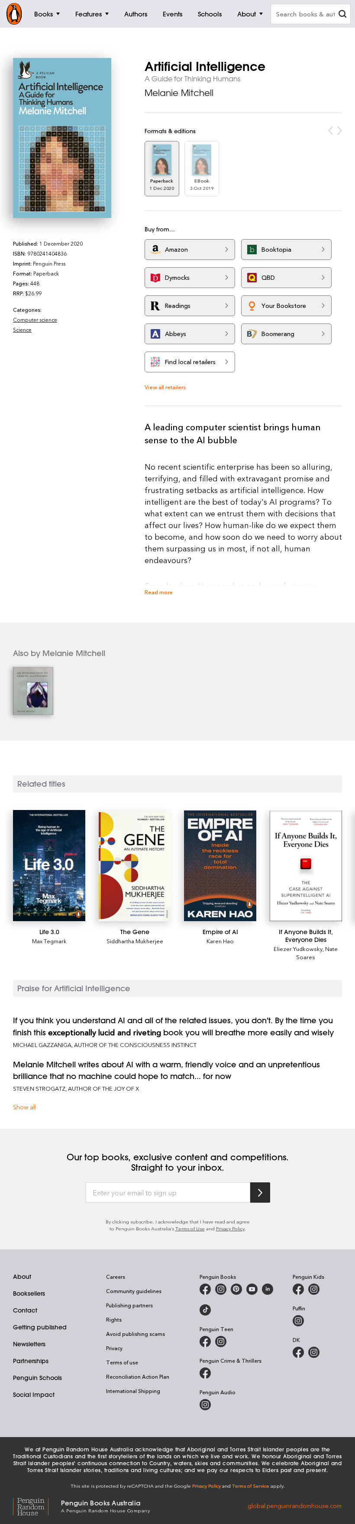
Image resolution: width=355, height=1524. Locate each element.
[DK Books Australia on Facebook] (298, 1352)
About (22, 1277)
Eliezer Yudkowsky (298, 948)
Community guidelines (133, 1291)
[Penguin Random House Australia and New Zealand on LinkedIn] (267, 1289)
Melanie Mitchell (179, 92)
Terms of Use (190, 1228)
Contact (25, 1310)
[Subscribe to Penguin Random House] (260, 1192)
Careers (115, 1277)
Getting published (40, 1327)
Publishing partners (129, 1305)
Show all (24, 1106)
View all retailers (165, 387)
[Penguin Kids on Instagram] (314, 1289)
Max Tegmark (49, 941)
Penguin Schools (37, 1378)
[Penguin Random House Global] (37, 1506)
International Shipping (133, 1391)
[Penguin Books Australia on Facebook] (205, 1289)
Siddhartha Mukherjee (134, 941)
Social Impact (34, 1395)
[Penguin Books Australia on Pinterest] (236, 1289)
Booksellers (29, 1293)
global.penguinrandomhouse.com (295, 1505)
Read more (159, 592)
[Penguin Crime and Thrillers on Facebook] (205, 1373)
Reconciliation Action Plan (137, 1376)
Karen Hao (220, 941)
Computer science (35, 319)
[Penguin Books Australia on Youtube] (252, 1289)
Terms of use (122, 1362)
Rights (114, 1319)
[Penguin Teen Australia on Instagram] (220, 1341)
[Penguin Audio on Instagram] (205, 1404)
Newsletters (29, 1344)
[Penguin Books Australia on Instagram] (220, 1289)
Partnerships (30, 1361)
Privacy (114, 1348)
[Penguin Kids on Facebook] (298, 1289)
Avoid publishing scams (135, 1334)
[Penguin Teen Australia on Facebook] (205, 1341)
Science (22, 329)
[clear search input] (342, 15)
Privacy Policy (230, 1228)
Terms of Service (250, 1485)
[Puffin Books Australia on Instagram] (298, 1320)
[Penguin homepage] (14, 14)
